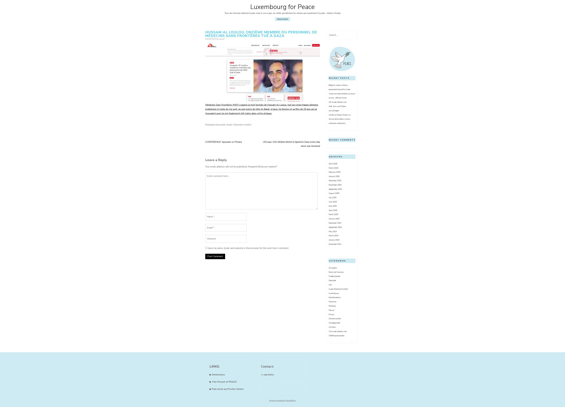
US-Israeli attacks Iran (338, 102)
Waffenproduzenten (336, 335)
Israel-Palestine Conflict (238, 124)
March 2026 (333, 168)
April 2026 (333, 164)
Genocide (220, 124)
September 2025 (335, 189)
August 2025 (334, 193)
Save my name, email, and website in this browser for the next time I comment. (248, 248)
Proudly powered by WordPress (282, 400)
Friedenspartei (334, 276)
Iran (330, 285)
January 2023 (334, 240)
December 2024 (335, 223)
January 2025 (334, 219)
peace (222, 39)
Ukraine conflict (335, 318)
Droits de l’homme (336, 272)
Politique (332, 306)
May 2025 (333, 206)
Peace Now (282, 19)
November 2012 (335, 244)
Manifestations (335, 297)
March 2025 (333, 214)
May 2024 (333, 231)
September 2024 (335, 227)
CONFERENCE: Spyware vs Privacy (223, 142)
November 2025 (335, 185)
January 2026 (334, 176)
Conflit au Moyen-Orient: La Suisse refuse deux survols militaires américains (339, 119)
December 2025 (335, 180)
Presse (331, 310)
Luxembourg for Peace (282, 7)
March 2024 (333, 235)
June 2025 (333, 202)
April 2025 (333, 210)
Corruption (333, 268)
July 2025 (332, 197)
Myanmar (332, 302)
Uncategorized (334, 323)
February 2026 (334, 172)
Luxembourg (334, 293)
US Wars (332, 327)
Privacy (331, 314)
